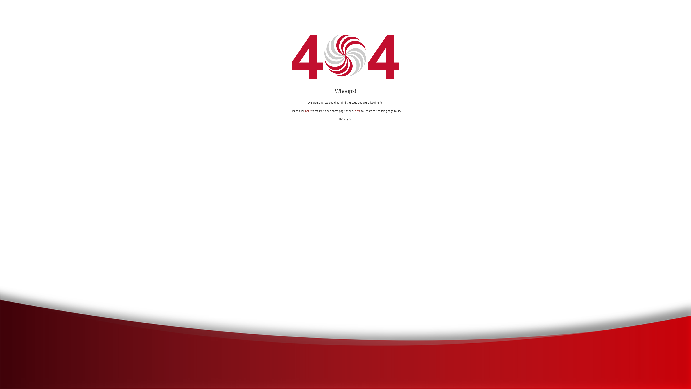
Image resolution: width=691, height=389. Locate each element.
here (308, 111)
